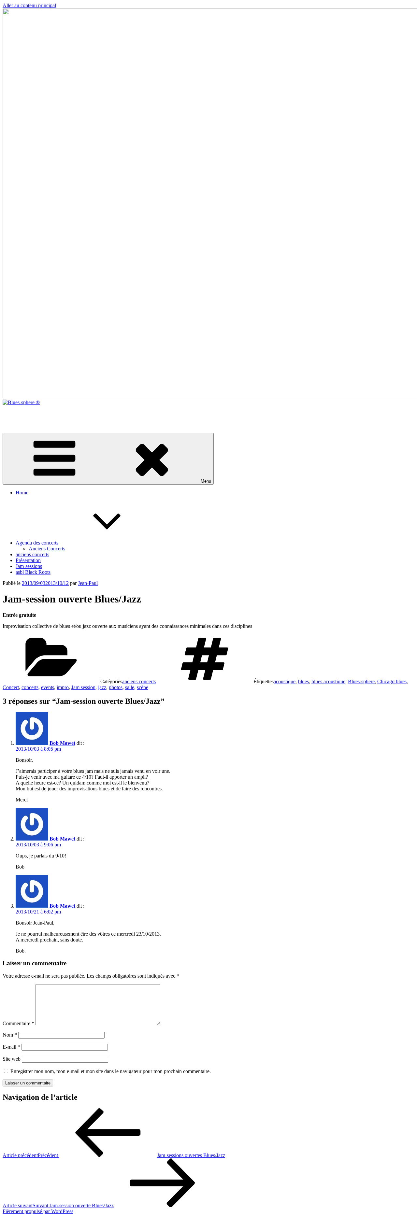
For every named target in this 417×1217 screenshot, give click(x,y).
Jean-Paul (88, 583)
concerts (30, 687)
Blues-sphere (361, 681)
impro (63, 687)
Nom (10, 1035)
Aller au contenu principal (29, 5)
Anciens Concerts (47, 548)
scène (142, 687)
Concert (11, 687)
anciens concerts (32, 554)
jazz (102, 687)
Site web (12, 1059)
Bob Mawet (62, 743)
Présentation (28, 560)
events (47, 687)
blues (303, 681)
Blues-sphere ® (19, 413)
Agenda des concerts (37, 542)
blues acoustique (328, 681)
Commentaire (18, 1023)
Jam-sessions (29, 566)
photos (115, 687)
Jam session (83, 687)
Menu (206, 481)
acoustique (284, 681)
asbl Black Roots (33, 572)
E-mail (11, 1047)
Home (22, 492)
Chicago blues (392, 681)
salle (129, 687)
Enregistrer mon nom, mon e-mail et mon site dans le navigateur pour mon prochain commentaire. (110, 1071)
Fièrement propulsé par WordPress (38, 1211)
